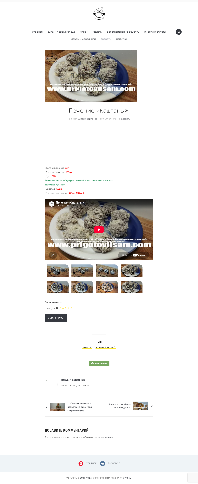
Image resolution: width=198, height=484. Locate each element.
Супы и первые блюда (61, 31)
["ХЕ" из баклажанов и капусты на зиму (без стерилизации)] (57, 406)
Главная (37, 31)
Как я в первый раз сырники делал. (119, 406)
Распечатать (101, 363)
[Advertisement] (99, 145)
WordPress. (86, 478)
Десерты (106, 38)
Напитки (121, 38)
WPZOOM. (127, 478)
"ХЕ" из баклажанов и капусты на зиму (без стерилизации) (80, 407)
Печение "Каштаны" (105, 347)
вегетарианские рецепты (123, 31)
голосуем (50, 308)
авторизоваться (104, 437)
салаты (97, 31)
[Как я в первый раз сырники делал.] (140, 405)
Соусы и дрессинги (83, 38)
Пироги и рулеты (155, 31)
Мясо (83, 31)
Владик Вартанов (87, 118)
